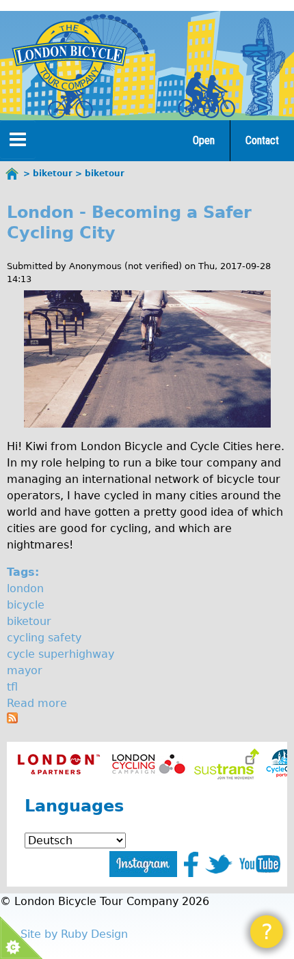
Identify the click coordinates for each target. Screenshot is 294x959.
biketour (29, 621)
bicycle (25, 604)
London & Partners (58, 764)
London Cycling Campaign (148, 764)
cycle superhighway (60, 654)
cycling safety (44, 637)
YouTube (259, 864)
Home (12, 173)
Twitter (218, 864)
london (25, 588)
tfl (12, 686)
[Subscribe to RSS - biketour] (12, 719)
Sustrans (226, 764)
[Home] (69, 56)
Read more (37, 703)
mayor (24, 670)
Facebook (191, 864)
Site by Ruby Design (74, 934)
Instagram (143, 864)
